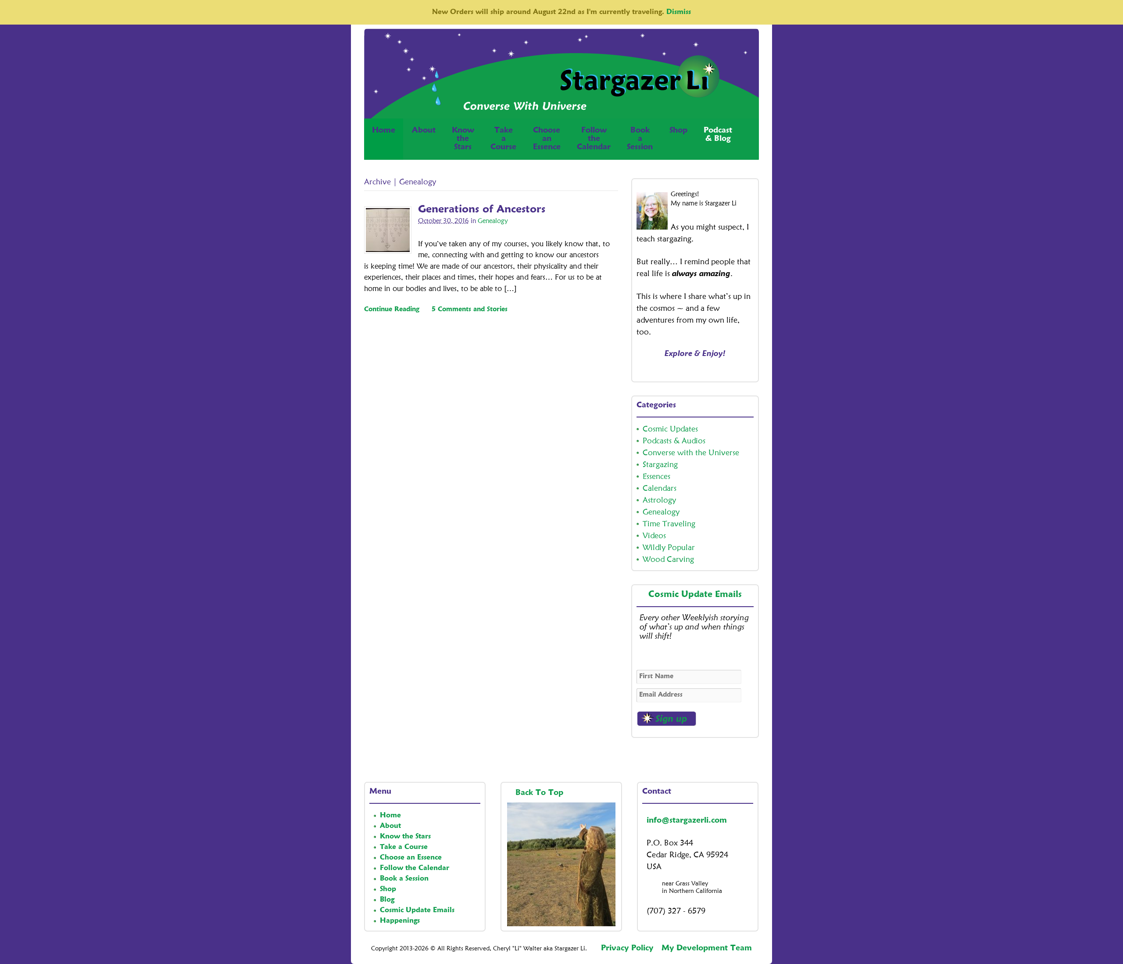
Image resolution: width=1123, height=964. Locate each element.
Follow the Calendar (414, 868)
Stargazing (660, 465)
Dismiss (678, 12)
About (424, 130)
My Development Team (707, 948)
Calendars (659, 489)
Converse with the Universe (691, 453)
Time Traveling (669, 524)
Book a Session (404, 878)
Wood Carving (668, 560)
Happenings (400, 920)
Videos (654, 536)
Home (383, 130)
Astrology (659, 500)
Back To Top (540, 793)
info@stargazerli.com (687, 820)
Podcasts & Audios (674, 441)
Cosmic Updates (670, 429)
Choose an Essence (411, 857)
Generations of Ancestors (481, 210)
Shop (678, 130)
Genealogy (493, 221)
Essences (656, 477)
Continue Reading (391, 309)
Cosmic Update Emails (695, 594)
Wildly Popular (669, 548)
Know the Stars (405, 836)
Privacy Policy (627, 948)
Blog (387, 899)
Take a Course (404, 847)
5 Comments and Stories (470, 309)
